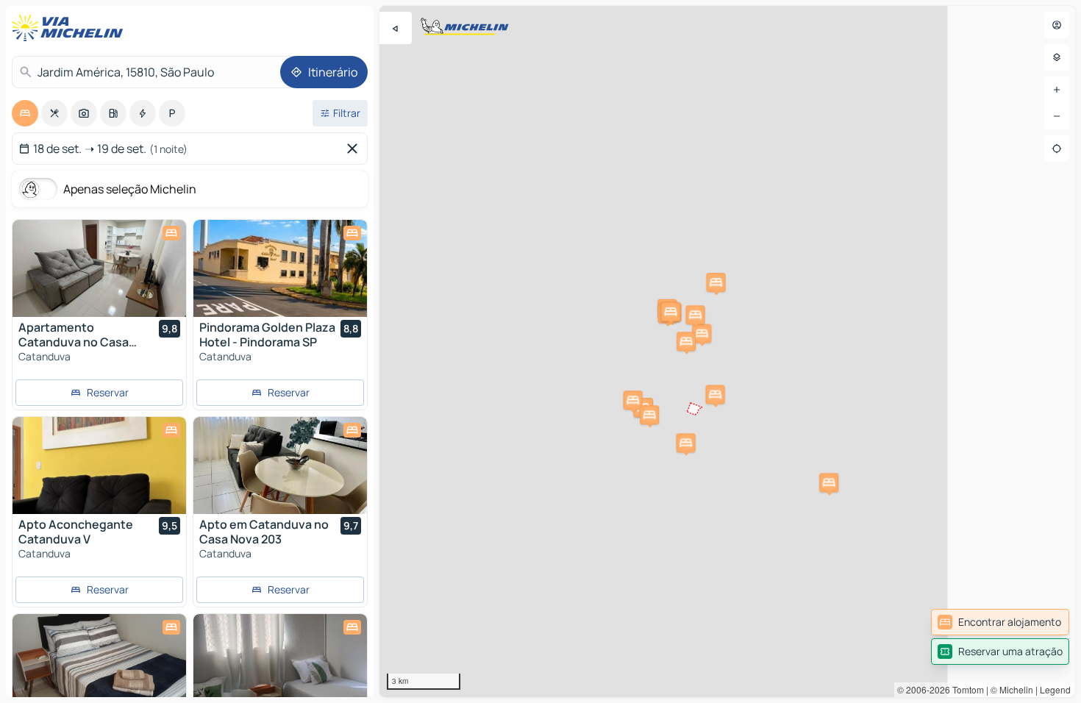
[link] (1000, 622)
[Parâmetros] (1056, 57)
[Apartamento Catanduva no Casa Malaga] (99, 268)
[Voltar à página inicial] (70, 28)
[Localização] (1056, 148)
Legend (1055, 689)
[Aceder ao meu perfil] (1056, 25)
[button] (828, 482)
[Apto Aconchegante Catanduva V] (99, 465)
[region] (727, 351)
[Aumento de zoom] (1056, 89)
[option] (25, 113)
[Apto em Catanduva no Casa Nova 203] (280, 465)
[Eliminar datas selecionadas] (355, 148)
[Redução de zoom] (1056, 116)
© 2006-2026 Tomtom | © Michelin (965, 689)
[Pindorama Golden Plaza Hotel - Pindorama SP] (280, 268)
